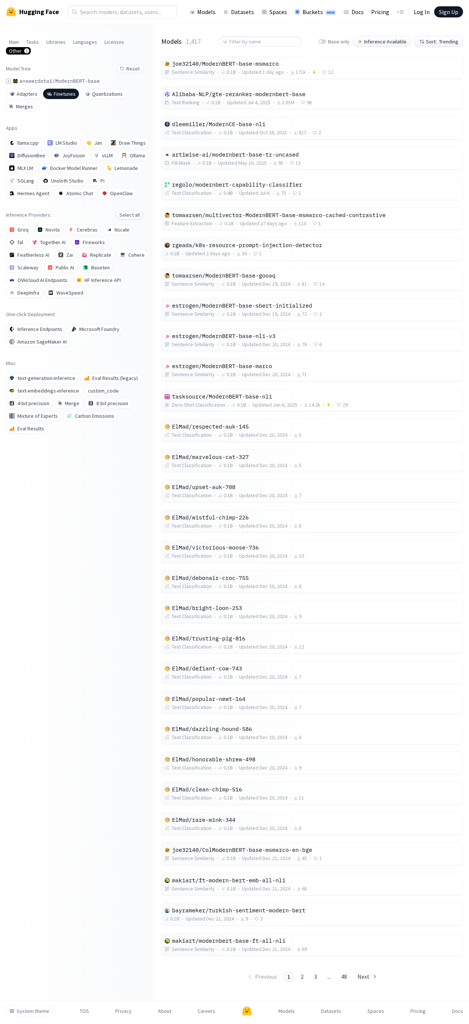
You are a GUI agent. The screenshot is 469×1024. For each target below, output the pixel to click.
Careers (206, 1011)
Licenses (114, 42)
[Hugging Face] (247, 1011)
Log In (422, 12)
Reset (133, 68)
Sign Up (448, 12)
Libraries (56, 42)
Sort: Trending (442, 41)
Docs (357, 12)
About (164, 1011)
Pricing (380, 12)
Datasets (242, 12)
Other (18, 50)
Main (14, 42)
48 (344, 976)
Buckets (318, 12)
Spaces (278, 12)
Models (206, 12)
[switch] (322, 41)
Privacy (123, 1011)
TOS (84, 1011)
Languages (85, 42)
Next (363, 976)
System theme (33, 1011)
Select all (129, 214)
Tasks (32, 42)
